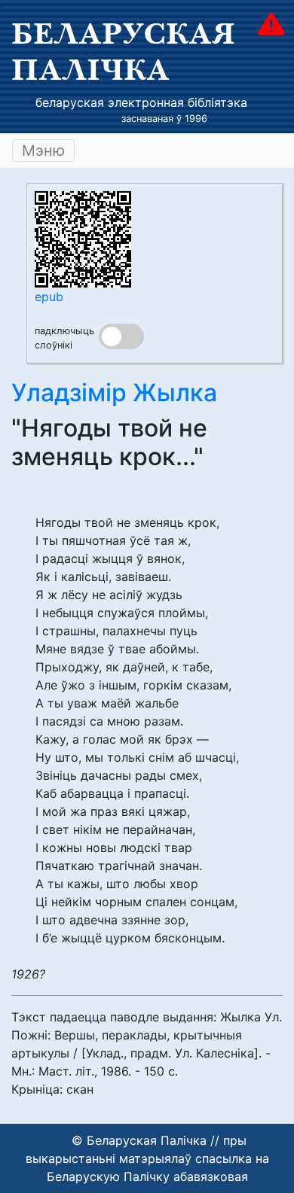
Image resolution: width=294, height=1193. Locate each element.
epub (49, 296)
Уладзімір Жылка (114, 392)
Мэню (43, 151)
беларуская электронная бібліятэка (141, 102)
